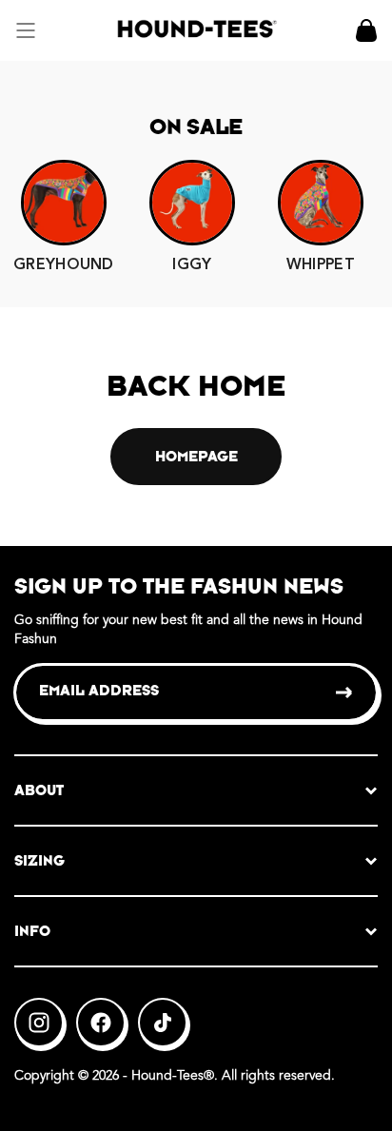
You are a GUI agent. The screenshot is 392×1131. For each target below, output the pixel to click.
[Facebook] (101, 1022)
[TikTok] (163, 1022)
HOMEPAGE (196, 456)
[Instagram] (39, 1022)
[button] (25, 30)
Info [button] (32, 931)
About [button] (39, 790)
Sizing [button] (39, 860)
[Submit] (345, 692)
